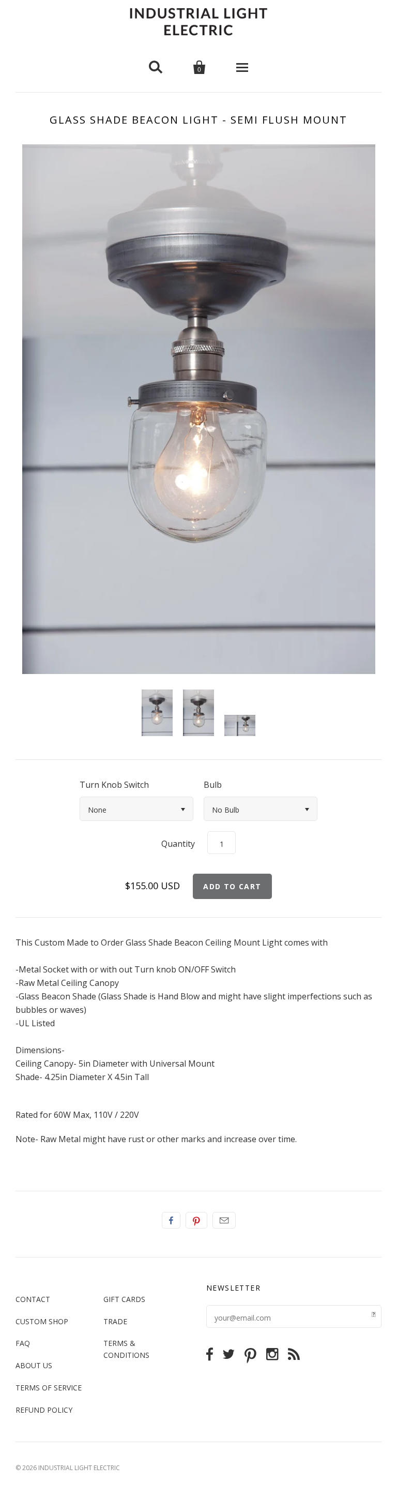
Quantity (178, 843)
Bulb (213, 784)
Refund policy (44, 1410)
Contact (33, 1299)
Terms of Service (49, 1388)
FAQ (23, 1343)
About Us (34, 1365)
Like (171, 1220)
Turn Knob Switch (114, 784)
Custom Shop (42, 1321)
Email (224, 1220)
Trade (115, 1321)
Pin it (196, 1220)
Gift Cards (124, 1299)
